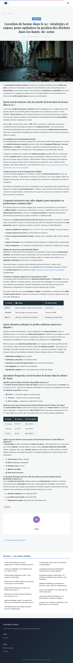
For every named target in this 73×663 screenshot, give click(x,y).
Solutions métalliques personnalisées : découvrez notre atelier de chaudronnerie (53, 584)
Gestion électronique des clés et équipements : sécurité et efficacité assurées (19, 563)
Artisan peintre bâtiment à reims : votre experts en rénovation (17, 576)
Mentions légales (8, 648)
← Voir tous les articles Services (14, 540)
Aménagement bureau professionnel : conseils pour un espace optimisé (51, 570)
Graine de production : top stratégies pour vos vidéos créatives (18, 570)
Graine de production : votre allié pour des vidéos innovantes (53, 591)
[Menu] (68, 3)
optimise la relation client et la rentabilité (50, 270)
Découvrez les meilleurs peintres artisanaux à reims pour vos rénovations (19, 582)
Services (10, 13)
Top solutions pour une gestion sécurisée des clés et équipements (17, 608)
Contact (5, 651)
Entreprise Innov (11, 624)
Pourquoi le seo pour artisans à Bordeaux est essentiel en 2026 (18, 595)
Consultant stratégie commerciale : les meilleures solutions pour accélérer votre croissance (53, 577)
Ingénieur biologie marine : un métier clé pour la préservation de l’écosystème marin (18, 601)
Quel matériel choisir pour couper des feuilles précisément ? (17, 589)
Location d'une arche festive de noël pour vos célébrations (52, 563)
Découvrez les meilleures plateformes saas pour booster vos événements (53, 603)
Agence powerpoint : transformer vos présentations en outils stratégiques (51, 597)
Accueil (4, 13)
